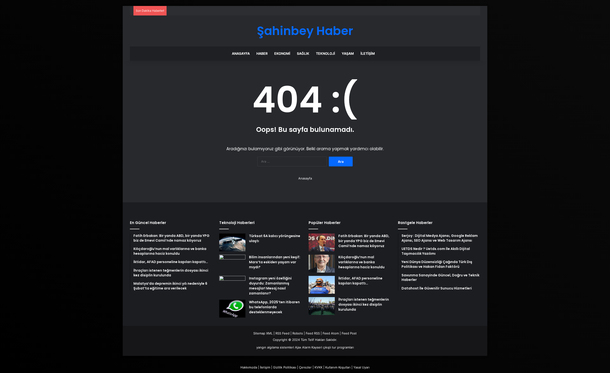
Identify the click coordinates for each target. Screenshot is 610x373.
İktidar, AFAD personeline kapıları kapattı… (360, 281)
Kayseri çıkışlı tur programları (332, 347)
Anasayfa (241, 53)
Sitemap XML (263, 333)
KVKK (318, 367)
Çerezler (305, 367)
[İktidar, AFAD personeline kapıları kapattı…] (322, 285)
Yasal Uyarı (361, 367)
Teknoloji (325, 53)
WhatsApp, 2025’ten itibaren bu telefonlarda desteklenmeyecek (274, 307)
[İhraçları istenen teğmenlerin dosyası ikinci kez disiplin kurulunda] (322, 306)
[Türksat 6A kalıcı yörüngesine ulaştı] (232, 242)
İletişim (368, 53)
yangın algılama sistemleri (275, 347)
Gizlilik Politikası (284, 367)
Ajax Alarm (302, 347)
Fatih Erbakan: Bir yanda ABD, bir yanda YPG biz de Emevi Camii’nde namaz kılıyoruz (363, 241)
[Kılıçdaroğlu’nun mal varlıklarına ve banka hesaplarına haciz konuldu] (322, 264)
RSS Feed (282, 333)
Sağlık (303, 53)
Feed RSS (313, 333)
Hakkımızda (248, 367)
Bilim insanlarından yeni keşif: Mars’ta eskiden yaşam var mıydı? (274, 262)
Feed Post (349, 333)
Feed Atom (331, 333)
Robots (297, 333)
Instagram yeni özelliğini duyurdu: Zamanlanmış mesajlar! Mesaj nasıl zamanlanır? (270, 286)
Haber (262, 53)
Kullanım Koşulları (338, 367)
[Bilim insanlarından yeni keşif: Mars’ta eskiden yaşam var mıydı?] (232, 264)
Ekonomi (282, 53)
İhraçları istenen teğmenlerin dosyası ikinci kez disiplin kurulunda (363, 304)
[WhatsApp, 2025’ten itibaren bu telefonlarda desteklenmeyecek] (232, 309)
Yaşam (348, 53)
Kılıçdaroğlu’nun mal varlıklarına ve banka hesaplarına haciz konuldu (361, 262)
